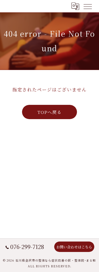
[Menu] (87, 6)
